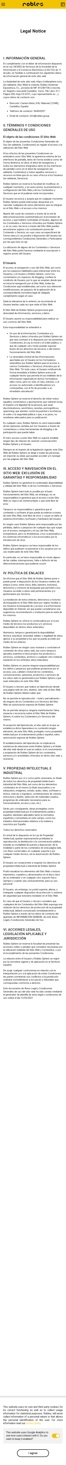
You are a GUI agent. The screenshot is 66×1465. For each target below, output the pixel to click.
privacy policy (33, 1423)
